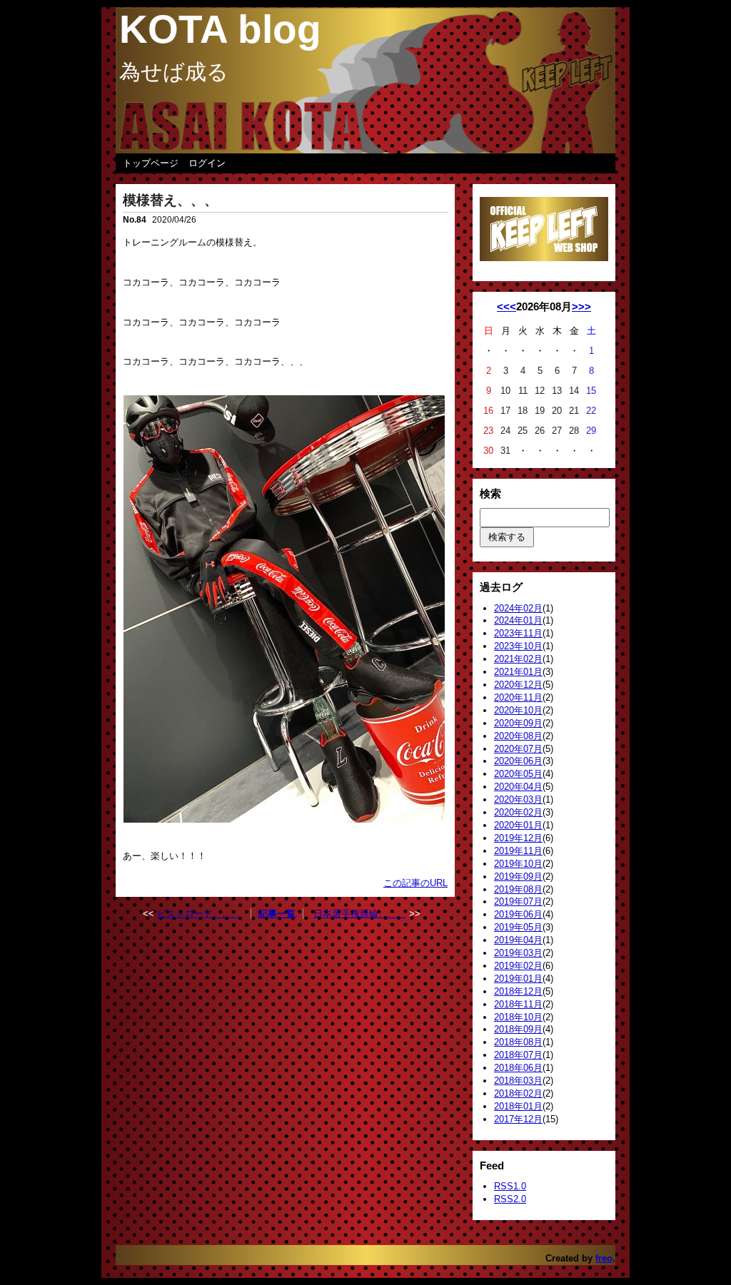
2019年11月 (518, 850)
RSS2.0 (510, 1199)
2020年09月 (518, 723)
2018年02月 (518, 1093)
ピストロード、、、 (199, 913)
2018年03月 (518, 1080)
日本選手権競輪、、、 (359, 913)
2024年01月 (518, 620)
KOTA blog (220, 29)
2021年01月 (518, 671)
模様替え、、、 (170, 200)
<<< (506, 306)
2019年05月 (518, 927)
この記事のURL (415, 883)
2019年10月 (518, 863)
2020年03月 (518, 799)
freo (603, 1258)
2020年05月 (518, 773)
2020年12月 (518, 684)
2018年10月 (518, 1017)
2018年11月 (518, 1004)
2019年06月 (518, 914)
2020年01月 (518, 825)
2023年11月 (518, 633)
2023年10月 (518, 646)
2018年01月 (518, 1106)
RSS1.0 (510, 1186)
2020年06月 (518, 761)
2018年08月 (518, 1042)
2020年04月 (518, 786)
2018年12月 (518, 991)
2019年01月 (518, 978)
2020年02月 (518, 812)
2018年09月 (518, 1029)
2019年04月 (518, 940)
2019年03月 (518, 953)
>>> (581, 306)
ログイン (207, 163)
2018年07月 (518, 1055)
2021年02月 (518, 659)
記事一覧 (277, 913)
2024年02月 (518, 608)
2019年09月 (518, 876)
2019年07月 (518, 901)
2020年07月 (518, 748)
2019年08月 (518, 889)
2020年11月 (518, 697)
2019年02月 (518, 965)
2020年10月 (518, 710)
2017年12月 (518, 1119)
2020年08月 (518, 736)
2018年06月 (518, 1067)
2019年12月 (518, 838)
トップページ (150, 163)
